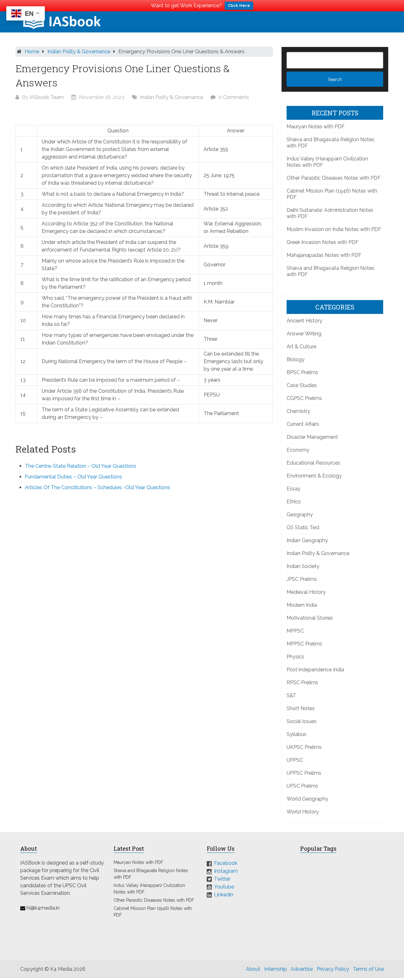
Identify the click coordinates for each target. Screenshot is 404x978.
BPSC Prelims (302, 372)
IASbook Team (46, 97)
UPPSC (295, 760)
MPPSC (295, 631)
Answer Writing (304, 334)
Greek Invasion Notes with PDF (323, 242)
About (253, 969)
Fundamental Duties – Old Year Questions (73, 477)
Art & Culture (301, 347)
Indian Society (303, 566)
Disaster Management (312, 437)
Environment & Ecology (314, 476)
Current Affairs (303, 424)
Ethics (294, 502)
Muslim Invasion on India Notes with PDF (334, 229)
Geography (300, 515)
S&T (291, 695)
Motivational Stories (310, 618)
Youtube (224, 887)
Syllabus (296, 734)
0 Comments (233, 97)
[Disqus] (144, 581)
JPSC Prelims (302, 579)
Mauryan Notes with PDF (316, 127)
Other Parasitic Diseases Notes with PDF (334, 178)
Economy (298, 450)
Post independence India (315, 670)
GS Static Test (303, 527)
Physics (295, 657)
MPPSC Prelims (304, 644)
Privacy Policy (333, 969)
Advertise (302, 969)
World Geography (307, 799)
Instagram (226, 871)
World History (303, 812)
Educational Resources (313, 463)
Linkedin (223, 894)
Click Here (239, 5)
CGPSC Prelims (304, 398)
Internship (275, 969)
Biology (296, 359)
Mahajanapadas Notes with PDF (324, 255)
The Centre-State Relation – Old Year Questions (80, 466)
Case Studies (302, 385)
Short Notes (301, 708)
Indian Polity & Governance (78, 52)
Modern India (302, 605)
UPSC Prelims (302, 786)
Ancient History (304, 321)
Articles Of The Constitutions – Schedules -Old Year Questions (97, 487)
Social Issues (302, 721)
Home (32, 52)
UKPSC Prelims (304, 747)
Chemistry (298, 411)
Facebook (225, 863)
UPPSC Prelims (304, 773)
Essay (293, 489)
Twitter (222, 879)
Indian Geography (307, 540)
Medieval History (306, 592)
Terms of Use (368, 969)
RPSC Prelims (302, 683)
